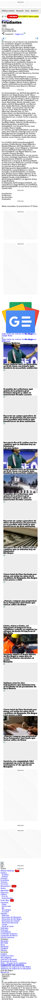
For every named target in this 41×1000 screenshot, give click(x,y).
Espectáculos (7, 898)
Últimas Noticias (10, 871)
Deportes (4, 893)
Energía (4, 878)
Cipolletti (4, 948)
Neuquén (20, 11)
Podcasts (4, 930)
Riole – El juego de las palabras (13, 963)
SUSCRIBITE (28, 16)
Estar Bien (7, 900)
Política (4, 873)
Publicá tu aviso (7, 956)
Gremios (5, 875)
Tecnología (6, 910)
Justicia (5, 877)
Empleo (4, 954)
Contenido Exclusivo (9, 934)
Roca (27, 11)
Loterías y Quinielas (9, 959)
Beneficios (5, 972)
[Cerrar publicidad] (2, 863)
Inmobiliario (6, 932)
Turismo (4, 882)
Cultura (3, 894)
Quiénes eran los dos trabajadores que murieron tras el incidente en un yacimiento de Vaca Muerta (19, 686)
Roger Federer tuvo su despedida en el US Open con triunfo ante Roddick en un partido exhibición (20, 366)
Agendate (7, 890)
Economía (5, 880)
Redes (3, 888)
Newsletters (8, 886)
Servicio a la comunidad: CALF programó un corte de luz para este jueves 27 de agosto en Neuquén (18, 764)
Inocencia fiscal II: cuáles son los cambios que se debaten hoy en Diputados (20, 444)
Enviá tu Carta (7, 926)
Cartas (4, 925)
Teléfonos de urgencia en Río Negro (16, 967)
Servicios (4, 884)
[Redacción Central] (4, 24)
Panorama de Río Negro (12, 919)
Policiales (6, 20)
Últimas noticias (8, 11)
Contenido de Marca (9, 936)
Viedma (4, 950)
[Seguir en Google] (3, 40)
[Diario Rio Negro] (3, 980)
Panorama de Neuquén (11, 917)
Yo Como (5, 912)
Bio (3, 908)
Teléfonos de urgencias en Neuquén (16, 969)
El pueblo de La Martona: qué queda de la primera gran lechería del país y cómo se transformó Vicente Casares (18, 392)
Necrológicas (6, 958)
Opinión (4, 914)
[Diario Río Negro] (5, 16)
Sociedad (4, 902)
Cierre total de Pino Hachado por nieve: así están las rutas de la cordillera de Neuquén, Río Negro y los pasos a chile (20, 577)
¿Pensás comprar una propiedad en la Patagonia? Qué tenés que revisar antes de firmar (19, 603)
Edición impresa (7, 937)
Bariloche (34, 11)
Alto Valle (4, 943)
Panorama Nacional (10, 923)
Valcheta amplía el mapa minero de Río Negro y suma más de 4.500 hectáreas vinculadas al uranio (19, 657)
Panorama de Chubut (10, 921)
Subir (5, 978)
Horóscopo (6, 906)
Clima (4, 904)
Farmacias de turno (9, 961)
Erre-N (5, 896)
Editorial (5, 915)
